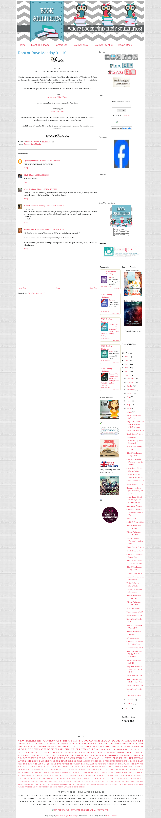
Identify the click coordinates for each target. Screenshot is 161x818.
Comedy (89, 781)
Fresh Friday (47, 746)
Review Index (75, 784)
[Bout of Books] (109, 418)
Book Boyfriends (69, 775)
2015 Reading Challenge (110, 272)
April (129, 408)
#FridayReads (29, 775)
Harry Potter (24, 784)
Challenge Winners (96, 764)
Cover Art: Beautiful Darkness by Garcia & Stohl (135, 462)
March (129, 412)
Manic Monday (87, 752)
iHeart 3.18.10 (132, 518)
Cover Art (25, 743)
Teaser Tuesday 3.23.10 (135, 480)
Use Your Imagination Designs (67, 815)
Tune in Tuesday (90, 772)
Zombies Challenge (110, 772)
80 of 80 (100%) (106, 387)
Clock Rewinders (63, 761)
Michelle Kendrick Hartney (34, 205)
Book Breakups (87, 775)
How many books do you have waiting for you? (135, 491)
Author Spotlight (71, 764)
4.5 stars (27, 781)
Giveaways (52, 740)
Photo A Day (57, 755)
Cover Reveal (96, 770)
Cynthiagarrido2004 (31, 160)
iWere (133, 764)
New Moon (116, 761)
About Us (36, 781)
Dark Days (32, 778)
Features (139, 781)
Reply (26, 167)
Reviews (70, 740)
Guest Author (136, 770)
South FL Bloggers (124, 784)
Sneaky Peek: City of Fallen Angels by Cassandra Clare (134, 499)
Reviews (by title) (103, 45)
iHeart (101, 752)
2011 (126, 371)
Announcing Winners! (135, 506)
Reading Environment (134, 573)
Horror (119, 764)
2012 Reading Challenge (106, 347)
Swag (136, 784)
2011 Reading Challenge (106, 369)
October (130, 386)
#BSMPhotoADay (115, 752)
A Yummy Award (133, 638)
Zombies (83, 787)
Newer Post (22, 288)
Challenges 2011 (70, 770)
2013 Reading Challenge (106, 320)
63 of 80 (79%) (105, 360)
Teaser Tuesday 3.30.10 (135, 430)
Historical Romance (119, 746)
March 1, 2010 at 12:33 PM (47, 189)
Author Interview (28, 761)
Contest (22, 778)
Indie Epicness (94, 746)
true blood (24, 770)
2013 (126, 364)
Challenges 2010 (33, 767)
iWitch (139, 764)
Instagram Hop (90, 778)
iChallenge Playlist (132, 767)
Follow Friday (77, 767)
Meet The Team (40, 45)
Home (22, 45)
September (130, 389)
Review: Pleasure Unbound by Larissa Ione (135, 541)
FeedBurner (126, 115)
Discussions (70, 752)
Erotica (47, 767)
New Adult (88, 749)
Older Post (93, 288)
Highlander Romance (97, 767)
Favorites (112, 755)
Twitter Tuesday (120, 778)
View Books (115, 313)
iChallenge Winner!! (134, 695)
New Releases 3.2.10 (134, 675)
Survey (103, 778)
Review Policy (80, 45)
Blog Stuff (59, 781)
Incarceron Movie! (133, 608)
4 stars (81, 743)
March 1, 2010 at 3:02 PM (55, 205)
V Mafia (61, 787)
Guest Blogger (114, 758)
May (128, 404)
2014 (126, 360)
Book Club (101, 775)
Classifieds (137, 775)
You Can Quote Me (47, 764)
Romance (92, 740)
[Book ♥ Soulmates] (121, 167)
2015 (126, 356)
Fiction (110, 764)
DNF (106, 781)
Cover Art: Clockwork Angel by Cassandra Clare (135, 512)
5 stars (138, 743)
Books (21, 767)
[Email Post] (52, 141)
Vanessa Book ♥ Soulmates (34, 229)
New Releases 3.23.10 (135, 484)
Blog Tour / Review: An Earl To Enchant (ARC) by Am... (135, 424)
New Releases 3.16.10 (135, 551)
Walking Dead (71, 787)
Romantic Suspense (106, 784)
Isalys (110, 277)
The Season (115, 767)
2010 (126, 375)
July (128, 397)
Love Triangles (52, 784)
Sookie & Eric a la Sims (135, 522)
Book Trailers (134, 752)
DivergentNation (47, 778)
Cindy (26, 175)
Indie (79, 778)
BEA (83, 764)
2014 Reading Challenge (106, 295)
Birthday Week (53, 770)
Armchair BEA (37, 770)
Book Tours (105, 761)
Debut (112, 781)
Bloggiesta (45, 761)
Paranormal (123, 743)
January (129, 703)
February (130, 700)
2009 (126, 708)
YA (81, 740)
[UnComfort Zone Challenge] (109, 434)
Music (21, 772)
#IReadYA (137, 778)
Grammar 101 (96, 758)
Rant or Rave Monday (33, 144)
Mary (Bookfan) (30, 189)
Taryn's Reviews (40, 755)
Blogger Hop (103, 749)
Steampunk (55, 772)
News (46, 772)
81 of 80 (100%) (106, 311)
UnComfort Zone (49, 787)
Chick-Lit (84, 770)
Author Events (90, 761)
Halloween (24, 755)
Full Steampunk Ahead (116, 770)
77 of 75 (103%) (106, 338)
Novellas (64, 784)
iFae (59, 764)
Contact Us (60, 45)
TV (108, 778)
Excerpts (56, 767)
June (128, 401)
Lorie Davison (111, 815)
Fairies (65, 767)
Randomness (132, 740)
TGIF (25, 764)
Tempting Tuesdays (72, 772)
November (130, 382)
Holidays (57, 752)
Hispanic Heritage (66, 778)
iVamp (126, 764)
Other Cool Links (57, 111)
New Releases (30, 740)
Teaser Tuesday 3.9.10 (135, 612)
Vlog (21, 749)
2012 (126, 368)
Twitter (28, 787)
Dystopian (82, 758)
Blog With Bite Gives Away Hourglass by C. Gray (135, 669)
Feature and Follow (124, 781)
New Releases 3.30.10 (135, 434)
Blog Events (47, 781)
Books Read (125, 45)
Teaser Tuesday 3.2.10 (135, 685)
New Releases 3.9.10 (134, 615)
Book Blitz (80, 781)
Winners (62, 743)
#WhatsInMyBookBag (47, 775)
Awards (52, 758)
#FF (131, 778)
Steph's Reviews (37, 758)
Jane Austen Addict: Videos (58, 97)
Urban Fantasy (31, 752)
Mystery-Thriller (33, 772)
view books (116, 289)
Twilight (32, 764)
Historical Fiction (70, 746)
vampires (123, 755)
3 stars (45, 752)
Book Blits (69, 781)
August (129, 393)
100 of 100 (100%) (106, 286)
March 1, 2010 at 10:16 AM (50, 160)
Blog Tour (110, 740)
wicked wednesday (101, 743)
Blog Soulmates (35, 749)
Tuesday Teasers (44, 743)
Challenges (72, 749)
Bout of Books (66, 758)
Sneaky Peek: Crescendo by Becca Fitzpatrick (135, 440)
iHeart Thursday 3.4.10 (135, 648)
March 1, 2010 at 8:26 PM (54, 229)
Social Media (98, 755)
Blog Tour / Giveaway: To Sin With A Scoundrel (135, 654)
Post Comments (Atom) (36, 293)
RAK (72, 743)
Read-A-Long (128, 761)
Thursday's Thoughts (123, 749)
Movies (138, 746)
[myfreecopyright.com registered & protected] (80, 810)
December (130, 378)
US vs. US (37, 787)
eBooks (78, 761)
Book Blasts (55, 749)
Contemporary (27, 746)
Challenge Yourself (119, 775)
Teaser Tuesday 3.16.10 (135, 547)
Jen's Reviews (37, 784)
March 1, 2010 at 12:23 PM (39, 175)
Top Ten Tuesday (133, 758)
